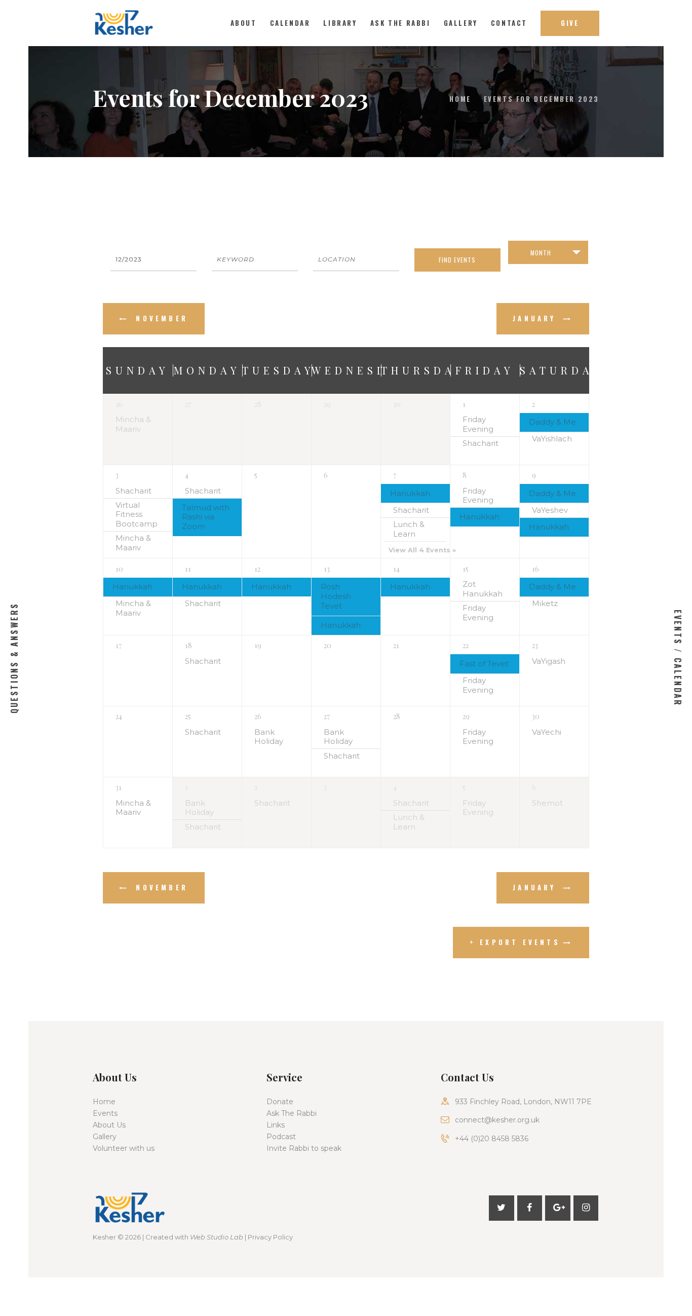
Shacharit (480, 443)
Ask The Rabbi (291, 1113)
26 (119, 404)
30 (536, 716)
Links (275, 1125)
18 (188, 645)
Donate (279, 1101)
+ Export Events (515, 942)
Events (105, 1113)
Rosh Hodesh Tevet (336, 596)
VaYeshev (550, 510)
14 (396, 569)
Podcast (281, 1136)
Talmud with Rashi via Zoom (205, 517)
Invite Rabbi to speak (303, 1148)
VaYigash (548, 661)
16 (535, 569)
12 (257, 569)
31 (119, 787)
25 (188, 716)
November (160, 318)
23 (535, 645)
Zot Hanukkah (483, 589)
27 (327, 716)
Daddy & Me (552, 422)
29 (466, 716)
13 (327, 569)
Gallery (105, 1136)
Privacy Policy (270, 1237)
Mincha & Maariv (133, 424)
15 (466, 569)
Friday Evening (478, 424)
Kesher (104, 1237)
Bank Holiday (268, 737)
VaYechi (546, 732)
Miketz (545, 603)
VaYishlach (552, 438)
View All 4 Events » (422, 550)
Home (460, 99)
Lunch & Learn (409, 529)
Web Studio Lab (216, 1237)
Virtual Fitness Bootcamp (137, 515)
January (536, 318)
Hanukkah (410, 493)
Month (540, 252)
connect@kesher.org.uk (497, 1119)
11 (188, 569)
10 (119, 569)
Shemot (547, 803)
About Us (109, 1125)
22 (466, 645)
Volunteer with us (124, 1148)
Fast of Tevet (484, 663)
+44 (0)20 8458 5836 (491, 1138)
